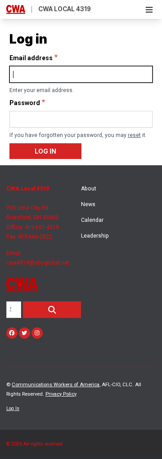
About (88, 188)
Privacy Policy (60, 394)
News (88, 204)
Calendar (92, 220)
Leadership (95, 236)
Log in (45, 151)
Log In (12, 408)
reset (134, 135)
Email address (31, 58)
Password (24, 102)
